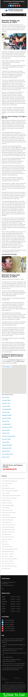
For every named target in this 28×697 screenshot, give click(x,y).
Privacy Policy (17, 678)
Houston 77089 (6, 439)
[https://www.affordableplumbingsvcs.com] (14, 11)
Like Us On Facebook (9, 620)
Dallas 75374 (5, 421)
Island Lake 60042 (7, 445)
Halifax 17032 (5, 433)
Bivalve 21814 (5, 457)
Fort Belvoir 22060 (7, 427)
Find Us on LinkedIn (9, 624)
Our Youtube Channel (9, 626)
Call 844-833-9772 (10, 469)
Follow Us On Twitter (9, 622)
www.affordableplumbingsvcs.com (8, 585)
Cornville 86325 (6, 424)
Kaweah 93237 (6, 451)
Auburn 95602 (6, 430)
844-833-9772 (16, 3)
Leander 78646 (6, 406)
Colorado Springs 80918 (8, 436)
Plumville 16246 (6, 400)
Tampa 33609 (5, 442)
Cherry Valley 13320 (7, 454)
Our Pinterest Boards (9, 628)
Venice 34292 (5, 397)
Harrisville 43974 (6, 409)
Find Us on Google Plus (10, 630)
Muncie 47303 (6, 412)
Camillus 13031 (6, 403)
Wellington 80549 (6, 415)
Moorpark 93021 (6, 418)
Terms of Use (5, 679)
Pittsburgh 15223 (6, 448)
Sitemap (3, 678)
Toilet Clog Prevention (8, 657)
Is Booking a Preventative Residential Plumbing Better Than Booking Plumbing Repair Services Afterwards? (13, 640)
